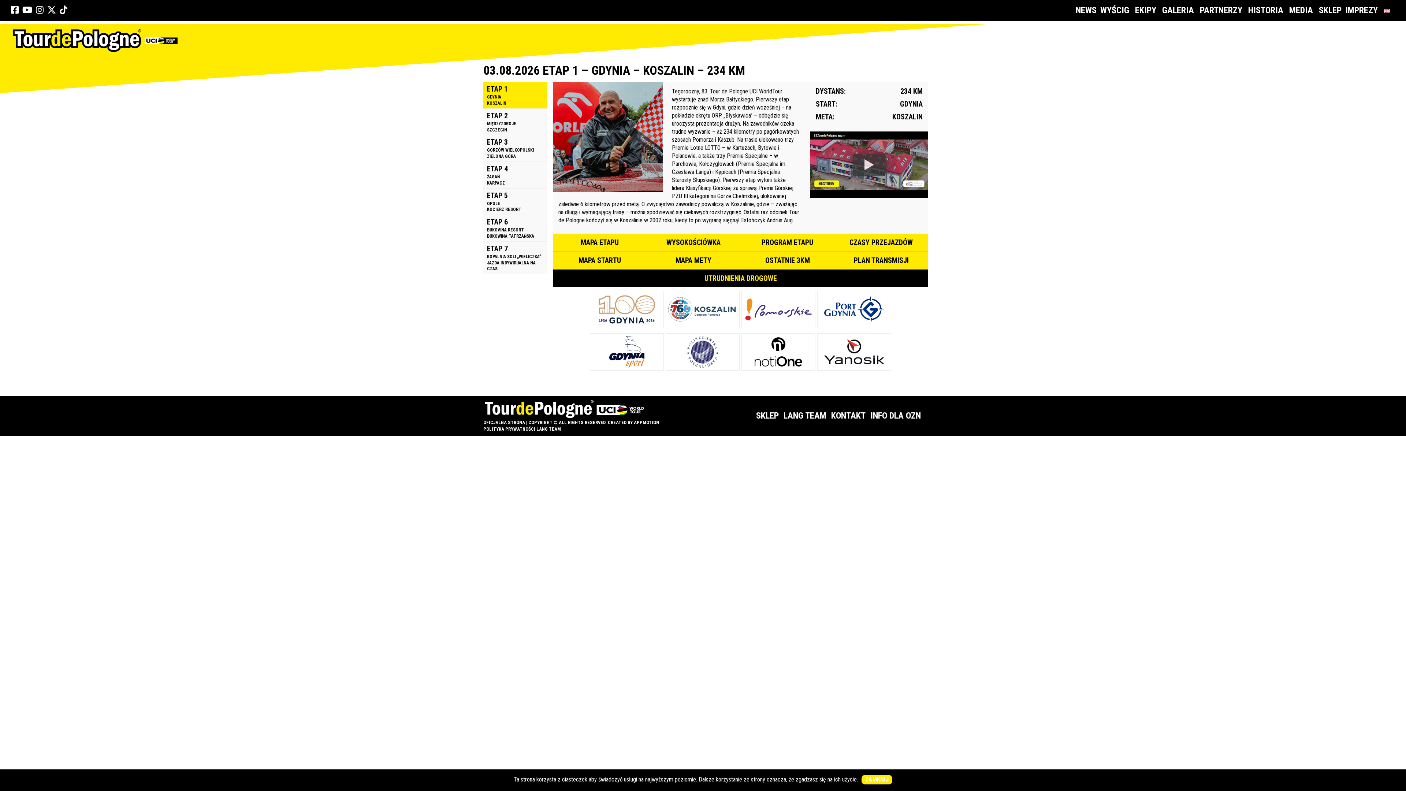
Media (1301, 10)
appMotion (646, 422)
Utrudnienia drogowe (740, 278)
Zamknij (877, 779)
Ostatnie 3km (787, 260)
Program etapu (787, 242)
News (1086, 10)
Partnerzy (1221, 10)
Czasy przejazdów (881, 242)
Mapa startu (600, 260)
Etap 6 (510, 228)
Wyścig (1114, 10)
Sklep (1330, 10)
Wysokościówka (693, 242)
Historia (1265, 10)
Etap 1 (497, 95)
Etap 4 (497, 175)
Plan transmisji (881, 260)
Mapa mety (693, 260)
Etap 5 (504, 201)
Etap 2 (501, 122)
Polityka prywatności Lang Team (522, 429)
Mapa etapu (600, 242)
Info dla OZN (895, 416)
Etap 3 (510, 148)
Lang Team (805, 416)
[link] (15, 10)
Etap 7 (514, 258)
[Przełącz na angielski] (1388, 10)
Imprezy (1361, 10)
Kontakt (848, 416)
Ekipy (1145, 10)
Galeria (1178, 10)
